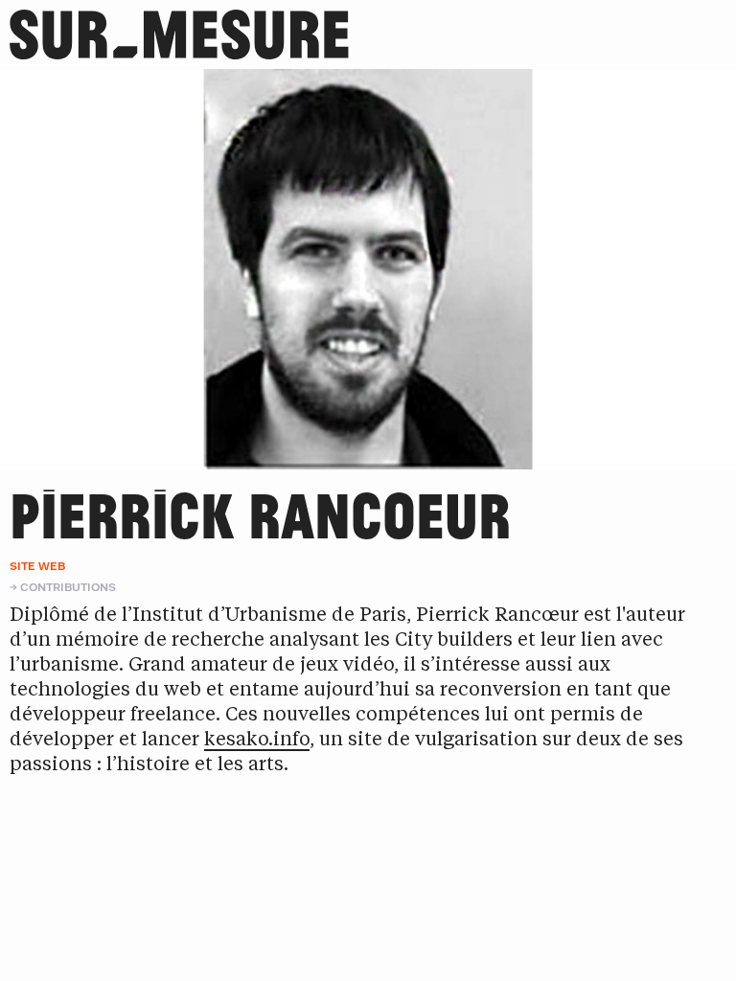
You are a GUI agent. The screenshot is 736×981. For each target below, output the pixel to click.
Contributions (68, 586)
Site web (37, 565)
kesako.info (257, 740)
